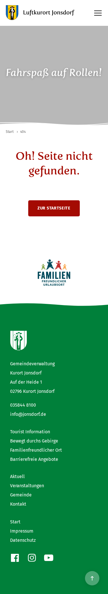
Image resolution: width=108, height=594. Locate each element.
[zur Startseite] (40, 12)
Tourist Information (30, 431)
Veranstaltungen (27, 485)
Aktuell (17, 476)
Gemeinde (21, 495)
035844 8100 (23, 405)
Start (15, 522)
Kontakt (18, 504)
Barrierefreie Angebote (34, 459)
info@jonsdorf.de (28, 414)
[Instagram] (31, 557)
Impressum (21, 531)
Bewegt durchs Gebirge (34, 441)
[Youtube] (48, 557)
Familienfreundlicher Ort (36, 450)
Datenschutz (23, 540)
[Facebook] (14, 557)
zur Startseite (54, 208)
